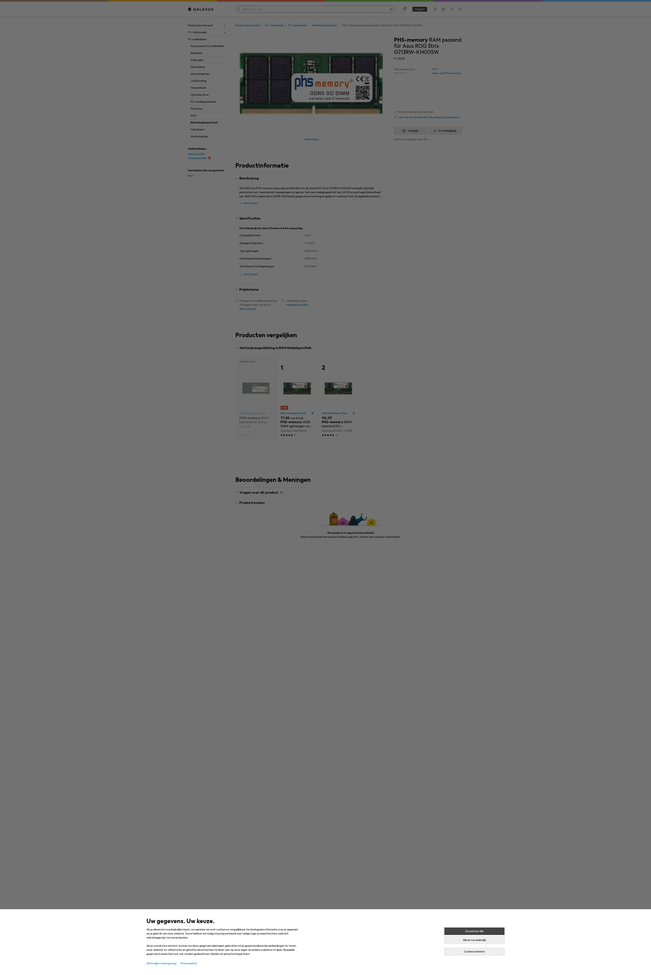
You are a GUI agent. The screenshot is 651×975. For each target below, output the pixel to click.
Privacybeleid (188, 963)
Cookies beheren (474, 951)
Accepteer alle (474, 931)
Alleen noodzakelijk (474, 940)
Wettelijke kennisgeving (161, 963)
